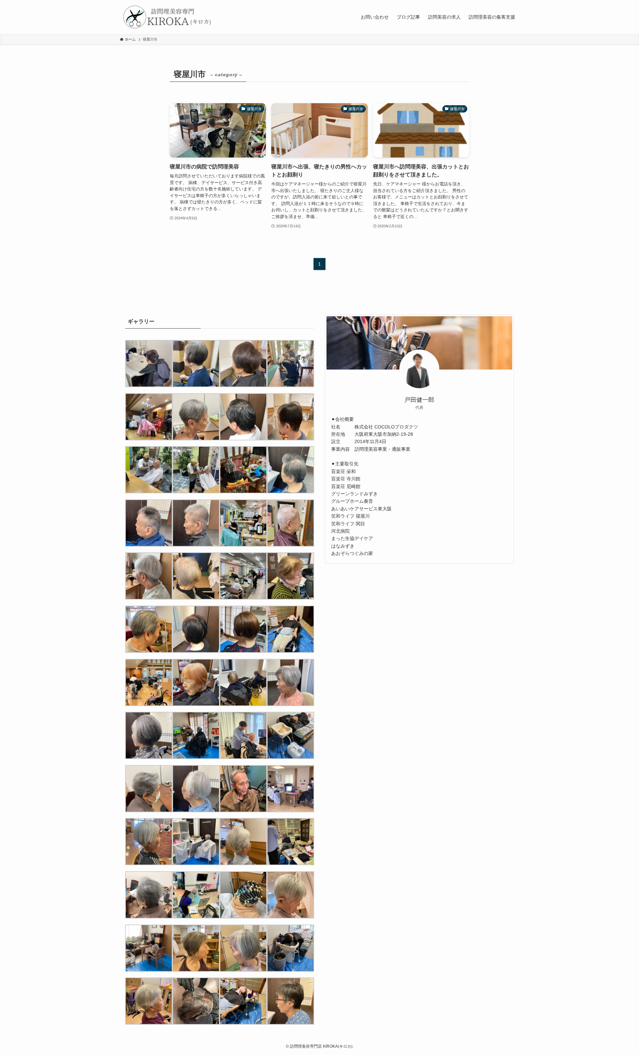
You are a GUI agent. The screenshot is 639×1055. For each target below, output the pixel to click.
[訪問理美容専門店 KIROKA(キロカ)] (166, 17)
